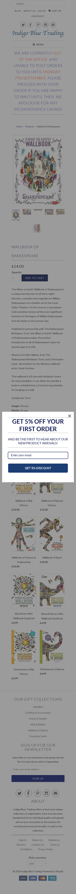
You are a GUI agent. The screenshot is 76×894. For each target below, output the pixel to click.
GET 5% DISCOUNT (38, 468)
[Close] (69, 416)
